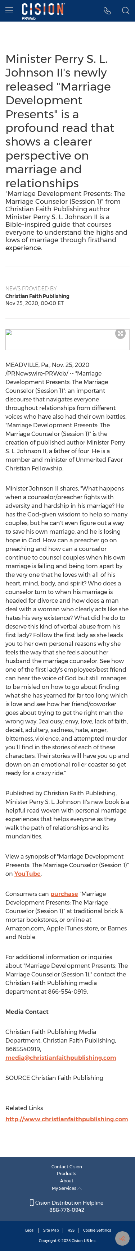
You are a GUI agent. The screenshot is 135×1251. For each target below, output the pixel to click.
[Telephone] (107, 11)
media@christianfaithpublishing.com (60, 1057)
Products (66, 1173)
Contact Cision (66, 1166)
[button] (67, 332)
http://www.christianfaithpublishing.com (66, 1119)
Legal (30, 1230)
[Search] (126, 11)
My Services (64, 1188)
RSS (71, 1230)
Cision (77, 1240)
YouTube (27, 873)
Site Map (51, 1230)
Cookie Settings (97, 1230)
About (66, 1180)
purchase (64, 894)
